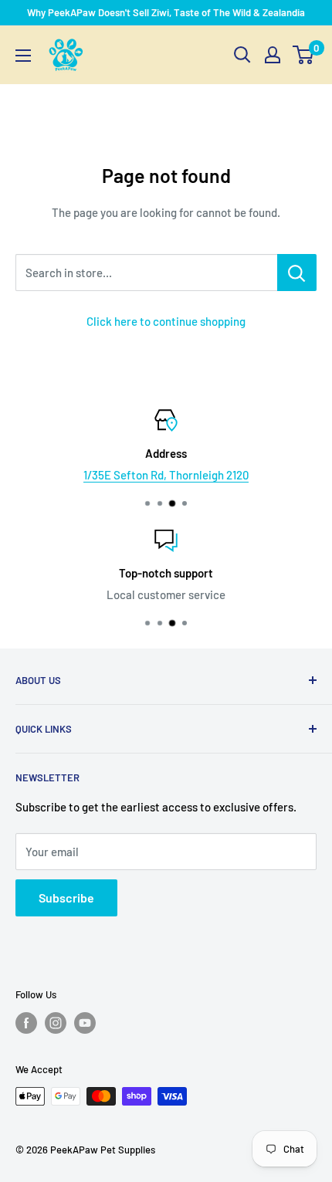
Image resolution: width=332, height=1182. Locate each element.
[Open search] (242, 54)
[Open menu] (23, 55)
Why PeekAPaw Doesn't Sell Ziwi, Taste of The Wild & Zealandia (166, 12)
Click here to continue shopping (166, 321)
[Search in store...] (297, 272)
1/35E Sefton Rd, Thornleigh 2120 (166, 475)
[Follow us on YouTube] (85, 1023)
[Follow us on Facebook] (26, 1023)
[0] (303, 55)
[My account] (272, 54)
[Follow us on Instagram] (55, 1023)
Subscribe (66, 897)
